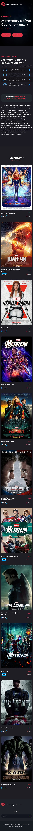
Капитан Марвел (7, 441)
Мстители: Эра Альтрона (10, 556)
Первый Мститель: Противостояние (7, 498)
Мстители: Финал (7, 384)
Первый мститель (7, 728)
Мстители (4, 671)
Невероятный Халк (8, 785)
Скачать (7, 35)
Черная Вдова (6, 328)
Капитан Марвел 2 (8, 213)
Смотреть (17, 35)
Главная (17, 811)
